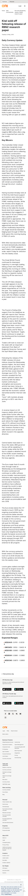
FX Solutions (5, 749)
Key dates (4, 860)
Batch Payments (18, 750)
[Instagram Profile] (5, 717)
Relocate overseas (6, 812)
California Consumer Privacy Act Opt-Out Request (7, 849)
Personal (12, 1)
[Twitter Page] (13, 713)
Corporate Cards (6, 746)
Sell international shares (7, 822)
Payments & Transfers (7, 744)
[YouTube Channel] (20, 713)
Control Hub (17, 742)
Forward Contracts (6, 753)
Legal (3, 840)
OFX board (4, 868)
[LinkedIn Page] (9, 713)
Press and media (6, 830)
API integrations (5, 828)
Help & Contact (14, 730)
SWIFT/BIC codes (6, 784)
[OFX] (5, 6)
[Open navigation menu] (24, 6)
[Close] (21, 884)
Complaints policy (6, 842)
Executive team (5, 870)
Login (19, 6)
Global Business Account (7, 742)
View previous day (8, 674)
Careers (4, 872)
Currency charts (6, 781)
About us (4, 837)
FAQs (8, 730)
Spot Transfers (5, 751)
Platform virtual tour (6, 767)
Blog (3, 794)
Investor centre (5, 855)
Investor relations (6, 862)
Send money (5, 804)
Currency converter (6, 769)
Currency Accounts (6, 758)
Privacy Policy (5, 844)
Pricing (16, 755)
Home (3, 10)
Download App (18, 757)
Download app (5, 806)
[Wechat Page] (16, 713)
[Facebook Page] (5, 713)
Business (4, 1)
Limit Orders (5, 756)
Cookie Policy (8, 894)
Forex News (5, 792)
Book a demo (5, 734)
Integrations (17, 753)
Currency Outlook (6, 789)
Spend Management (19, 744)
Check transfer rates (7, 801)
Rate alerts (4, 779)
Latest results (5, 858)
